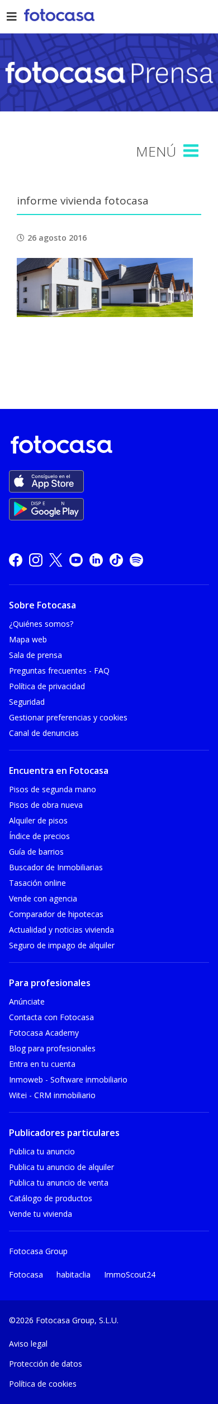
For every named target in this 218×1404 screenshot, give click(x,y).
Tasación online (37, 883)
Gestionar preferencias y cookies (68, 717)
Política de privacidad (47, 686)
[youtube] (76, 560)
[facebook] (15, 560)
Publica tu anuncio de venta (58, 1182)
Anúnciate (27, 1001)
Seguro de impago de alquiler (62, 945)
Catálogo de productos (50, 1198)
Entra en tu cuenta (42, 1064)
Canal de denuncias (44, 733)
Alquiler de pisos (38, 820)
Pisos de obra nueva (46, 805)
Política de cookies (43, 1383)
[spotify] (136, 560)
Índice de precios (39, 836)
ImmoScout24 (129, 1274)
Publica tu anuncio (42, 1151)
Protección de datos (45, 1363)
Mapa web (28, 639)
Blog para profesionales (52, 1048)
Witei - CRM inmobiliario (52, 1095)
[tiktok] (116, 560)
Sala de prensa (35, 655)
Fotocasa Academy (44, 1032)
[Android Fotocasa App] (46, 509)
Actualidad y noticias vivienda (61, 929)
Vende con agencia (43, 898)
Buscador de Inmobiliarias (56, 867)
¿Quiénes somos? (41, 623)
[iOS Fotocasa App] (46, 481)
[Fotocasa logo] (107, 446)
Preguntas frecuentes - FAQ (59, 670)
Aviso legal (28, 1343)
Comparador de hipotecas (56, 914)
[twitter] (56, 560)
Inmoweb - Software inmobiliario (68, 1079)
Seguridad (27, 701)
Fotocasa (26, 1274)
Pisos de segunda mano (52, 789)
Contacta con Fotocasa (51, 1017)
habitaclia (73, 1274)
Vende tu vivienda (40, 1213)
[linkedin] (96, 560)
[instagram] (35, 560)
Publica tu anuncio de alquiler (61, 1167)
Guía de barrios (36, 851)
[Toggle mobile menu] (192, 151)
